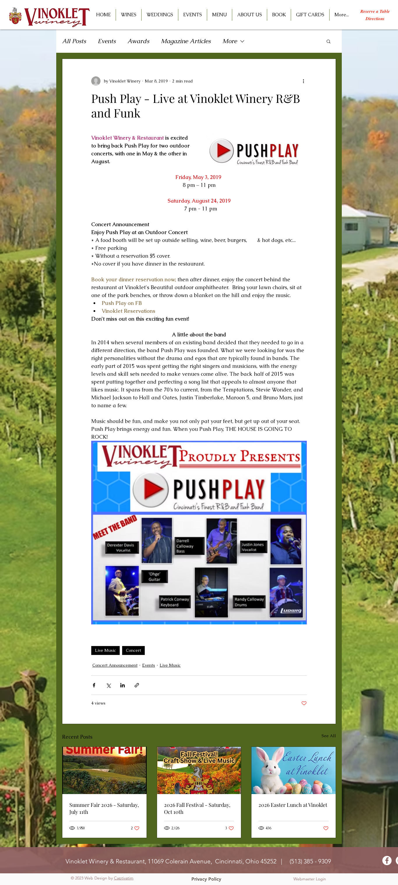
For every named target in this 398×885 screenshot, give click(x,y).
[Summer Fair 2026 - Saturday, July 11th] (104, 770)
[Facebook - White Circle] (387, 860)
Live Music (105, 650)
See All (329, 735)
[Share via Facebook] (94, 685)
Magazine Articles (186, 41)
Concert (133, 650)
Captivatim (123, 878)
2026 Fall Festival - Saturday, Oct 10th (197, 808)
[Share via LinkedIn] (122, 685)
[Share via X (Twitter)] (108, 685)
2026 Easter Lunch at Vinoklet (292, 804)
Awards (138, 41)
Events (107, 41)
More (229, 41)
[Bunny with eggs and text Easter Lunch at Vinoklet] (293, 770)
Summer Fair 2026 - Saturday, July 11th (104, 808)
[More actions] (303, 81)
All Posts (74, 41)
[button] (192, 15)
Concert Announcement (115, 665)
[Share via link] (137, 685)
